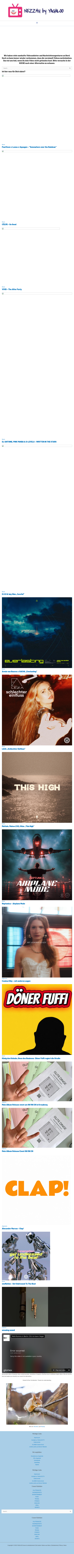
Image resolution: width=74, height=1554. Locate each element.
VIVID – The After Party (12, 289)
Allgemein (4, 978)
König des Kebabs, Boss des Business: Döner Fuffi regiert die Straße (31, 1058)
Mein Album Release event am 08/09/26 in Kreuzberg (25, 1104)
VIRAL (37, 1505)
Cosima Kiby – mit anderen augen (16, 981)
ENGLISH (37, 1503)
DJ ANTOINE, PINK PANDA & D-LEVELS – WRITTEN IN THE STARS (29, 442)
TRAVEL (37, 1499)
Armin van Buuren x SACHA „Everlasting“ (19, 671)
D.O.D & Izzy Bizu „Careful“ (13, 594)
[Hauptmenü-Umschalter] (37, 23)
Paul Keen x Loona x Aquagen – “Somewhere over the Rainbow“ (29, 147)
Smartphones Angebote (37, 1456)
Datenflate (37, 1462)
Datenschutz (37, 1442)
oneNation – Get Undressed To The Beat (19, 1284)
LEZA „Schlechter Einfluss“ (13, 749)
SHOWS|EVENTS (37, 1492)
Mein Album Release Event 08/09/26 (17, 1151)
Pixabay (43, 1426)
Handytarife (37, 1460)
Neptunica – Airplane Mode (13, 903)
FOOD (37, 1496)
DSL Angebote (37, 1458)
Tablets (37, 1464)
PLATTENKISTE (37, 1490)
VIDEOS (4, 1102)
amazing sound (8, 1330)
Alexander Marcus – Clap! (13, 1228)
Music (3, 144)
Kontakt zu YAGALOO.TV (38, 1440)
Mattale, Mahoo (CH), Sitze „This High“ (18, 826)
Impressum (37, 1437)
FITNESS (37, 1501)
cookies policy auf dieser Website (38, 1446)
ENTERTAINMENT (37, 1494)
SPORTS (37, 1507)
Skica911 (36, 1426)
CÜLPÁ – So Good (9, 224)
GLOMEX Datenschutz (38, 1444)
